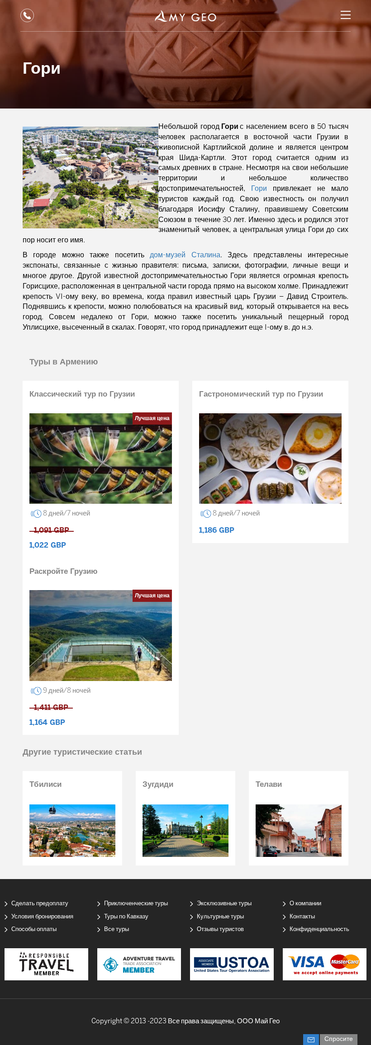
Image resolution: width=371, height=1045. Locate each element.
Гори (259, 188)
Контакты (302, 917)
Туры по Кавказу (126, 917)
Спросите (338, 1039)
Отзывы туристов (220, 929)
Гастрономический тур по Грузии (261, 394)
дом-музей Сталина (185, 255)
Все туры (116, 929)
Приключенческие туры (136, 904)
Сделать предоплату (39, 904)
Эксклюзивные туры (224, 904)
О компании (305, 904)
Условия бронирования (42, 917)
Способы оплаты (34, 929)
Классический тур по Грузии (82, 394)
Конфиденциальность (319, 929)
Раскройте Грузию (63, 571)
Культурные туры (220, 917)
